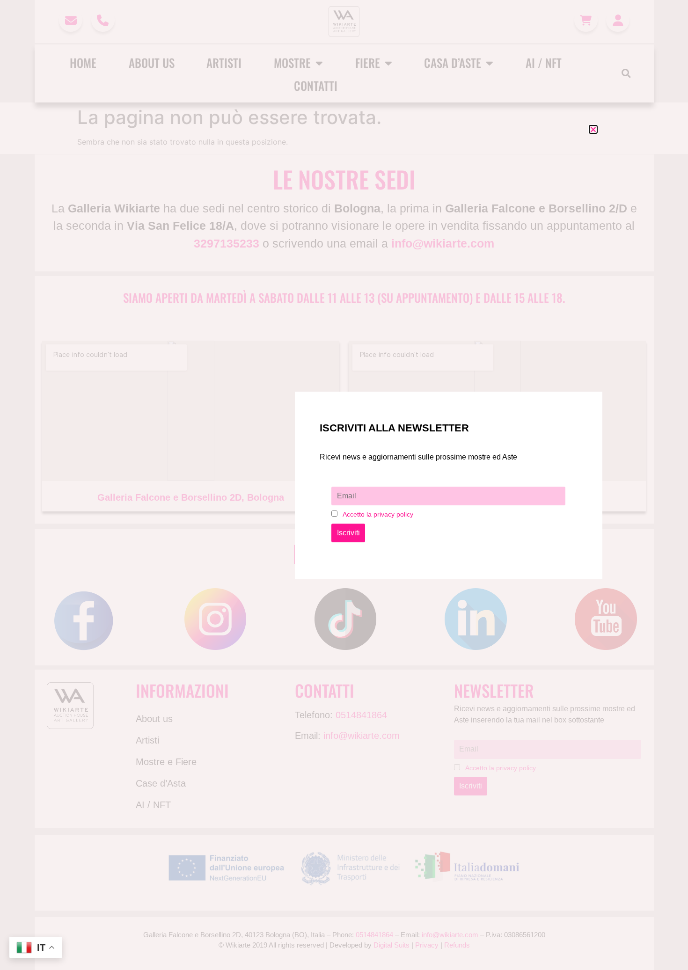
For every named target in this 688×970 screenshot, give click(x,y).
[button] (593, 129)
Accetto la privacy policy (378, 514)
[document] (344, 485)
